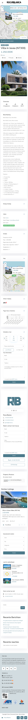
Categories (6, 545)
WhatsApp (14, 464)
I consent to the (11, 379)
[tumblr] (11, 668)
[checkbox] (3, 379)
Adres (4, 214)
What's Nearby (7, 299)
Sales (3, 45)
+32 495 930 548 (7, 683)
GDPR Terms (14, 379)
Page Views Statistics (9, 311)
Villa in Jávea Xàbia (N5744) (11, 510)
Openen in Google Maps (9, 225)
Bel (14, 460)
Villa (7, 45)
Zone (5, 537)
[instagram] (15, 668)
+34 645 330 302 (9, 417)
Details (5, 234)
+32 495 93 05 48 (9, 420)
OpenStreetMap (17, 290)
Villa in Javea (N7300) (18, 14)
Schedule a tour (7, 332)
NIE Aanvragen (6, 625)
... (8, 518)
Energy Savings (7, 204)
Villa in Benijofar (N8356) (18, 580)
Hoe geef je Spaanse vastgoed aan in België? (13, 620)
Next (23, 338)
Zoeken (14, 553)
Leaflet (14, 38)
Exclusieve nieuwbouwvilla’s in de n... (17, 573)
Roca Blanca (7, 415)
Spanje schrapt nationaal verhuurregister (12, 622)
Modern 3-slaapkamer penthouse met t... (17, 565)
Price (5, 549)
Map (4, 258)
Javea (3, 55)
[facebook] (3, 668)
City (5, 541)
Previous (4, 338)
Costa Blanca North (14, 220)
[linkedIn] (7, 668)
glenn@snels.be (9, 422)
